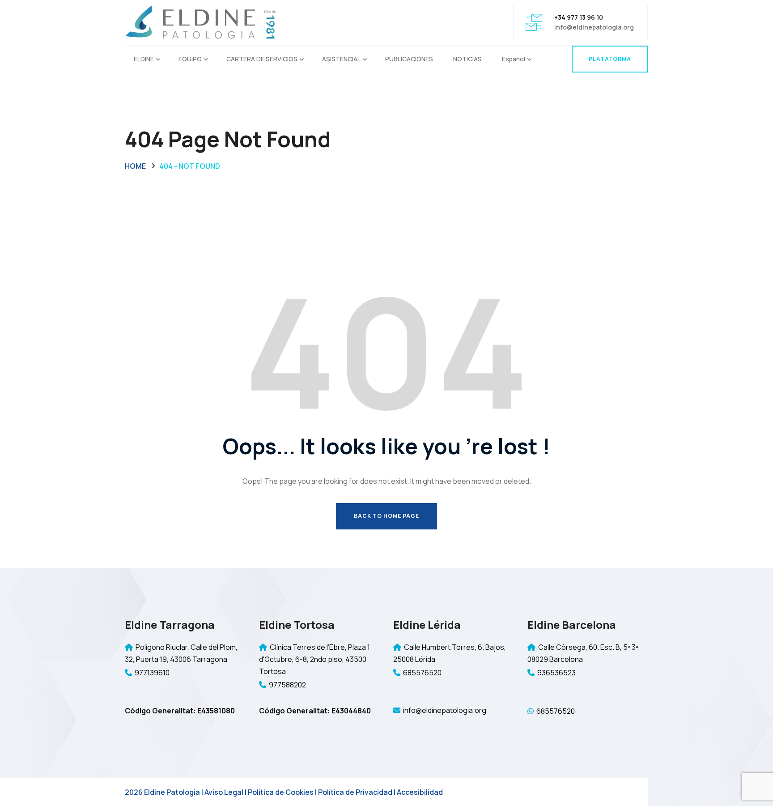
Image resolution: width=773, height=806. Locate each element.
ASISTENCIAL (341, 59)
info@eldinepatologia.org (594, 27)
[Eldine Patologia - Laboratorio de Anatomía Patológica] (201, 21)
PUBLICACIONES (409, 59)
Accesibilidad (420, 792)
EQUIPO (190, 59)
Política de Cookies (281, 792)
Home (135, 166)
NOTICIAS (467, 59)
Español (513, 59)
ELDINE (144, 59)
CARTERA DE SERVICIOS (261, 59)
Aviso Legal (223, 792)
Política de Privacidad (355, 792)
